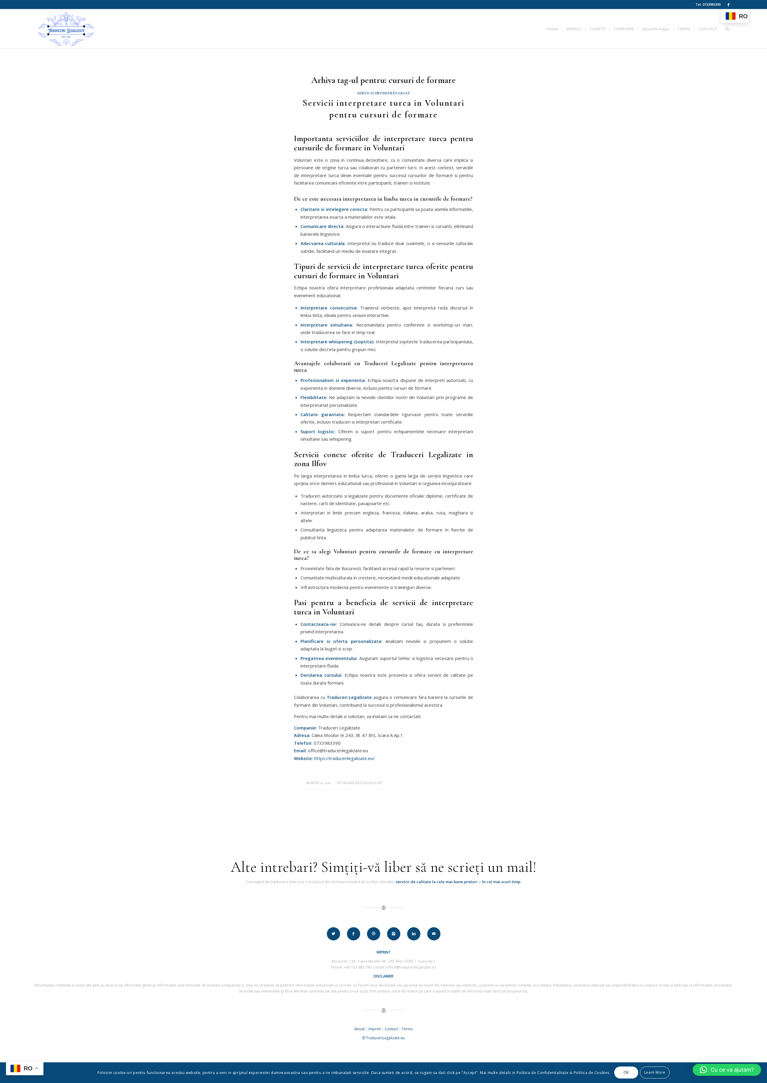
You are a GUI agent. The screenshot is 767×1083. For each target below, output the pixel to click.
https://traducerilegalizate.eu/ (344, 758)
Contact (391, 1028)
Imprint (375, 1028)
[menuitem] (552, 28)
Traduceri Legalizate (362, 783)
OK (626, 1072)
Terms (407, 1028)
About (359, 1028)
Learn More (654, 1072)
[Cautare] (727, 28)
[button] (727, 1070)
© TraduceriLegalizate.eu (383, 1037)
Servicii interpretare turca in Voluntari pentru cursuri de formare (383, 108)
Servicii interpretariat (383, 93)
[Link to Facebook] (728, 4)
